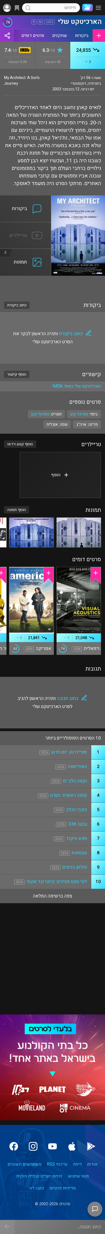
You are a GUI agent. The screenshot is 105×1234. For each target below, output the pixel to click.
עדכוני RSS (57, 1164)
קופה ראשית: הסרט (68, 795)
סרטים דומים (32, 35)
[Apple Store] (72, 1146)
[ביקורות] (25, 198)
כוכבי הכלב (76, 809)
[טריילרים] (25, 225)
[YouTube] (52, 1146)
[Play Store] (91, 1146)
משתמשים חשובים (24, 1164)
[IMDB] (24, 50)
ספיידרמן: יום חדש (69, 752)
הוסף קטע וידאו (20, 444)
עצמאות (79, 852)
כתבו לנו (36, 1188)
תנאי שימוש (78, 1176)
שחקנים (59, 35)
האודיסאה (77, 766)
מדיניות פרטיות (63, 1188)
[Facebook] (14, 1146)
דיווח (77, 1164)
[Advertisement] (52, 285)
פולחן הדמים (74, 867)
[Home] (86, 7)
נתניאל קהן (40, 414)
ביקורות (82, 35)
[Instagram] (33, 1146)
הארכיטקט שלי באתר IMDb (76, 386)
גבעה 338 (77, 824)
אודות (92, 1164)
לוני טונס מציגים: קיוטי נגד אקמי (56, 881)
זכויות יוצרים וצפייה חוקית (39, 1176)
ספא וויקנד (76, 838)
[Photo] (79, 532)
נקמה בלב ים (75, 781)
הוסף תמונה (16, 510)
